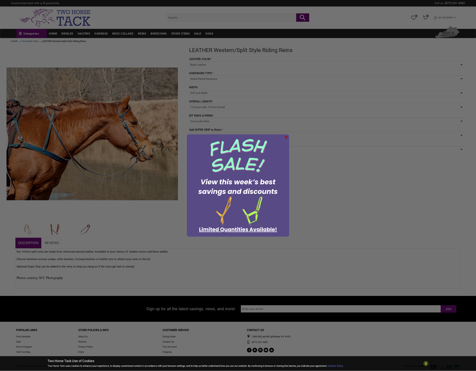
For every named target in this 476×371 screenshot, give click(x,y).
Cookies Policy (335, 365)
